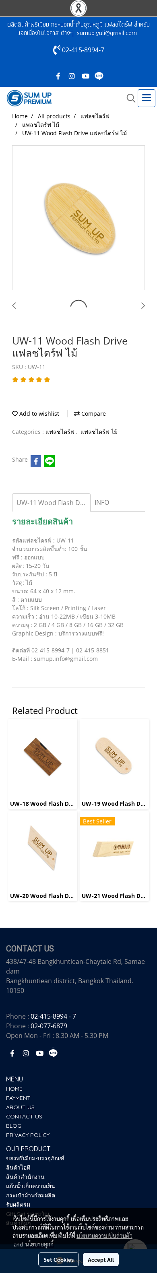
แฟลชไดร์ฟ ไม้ (99, 431)
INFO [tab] (102, 502)
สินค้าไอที (18, 1167)
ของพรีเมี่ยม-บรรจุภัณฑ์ (35, 1158)
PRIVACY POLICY (28, 1135)
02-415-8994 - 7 (53, 1016)
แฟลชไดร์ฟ (60, 431)
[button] (128, 98)
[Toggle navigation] (146, 98)
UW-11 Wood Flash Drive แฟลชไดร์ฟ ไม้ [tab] (54, 502)
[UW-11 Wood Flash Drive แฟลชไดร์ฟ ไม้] (78, 218)
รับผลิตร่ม (18, 1204)
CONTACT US (24, 1116)
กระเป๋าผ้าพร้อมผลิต (30, 1195)
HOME (14, 1088)
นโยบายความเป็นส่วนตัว (104, 1235)
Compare (93, 413)
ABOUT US (20, 1107)
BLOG (13, 1125)
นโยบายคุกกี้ (39, 1244)
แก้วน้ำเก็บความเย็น (30, 1186)
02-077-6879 (49, 1025)
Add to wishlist (38, 413)
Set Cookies (58, 1259)
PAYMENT (18, 1098)
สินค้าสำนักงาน (25, 1176)
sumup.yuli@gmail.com (107, 33)
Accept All (101, 1259)
